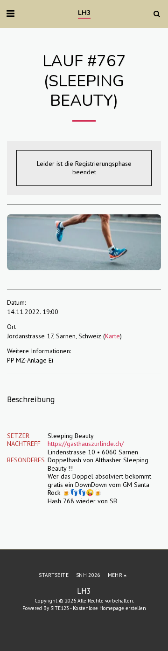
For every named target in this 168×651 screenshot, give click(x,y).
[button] (10, 13)
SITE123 (59, 608)
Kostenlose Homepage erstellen (109, 608)
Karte (112, 336)
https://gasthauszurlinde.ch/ (86, 443)
